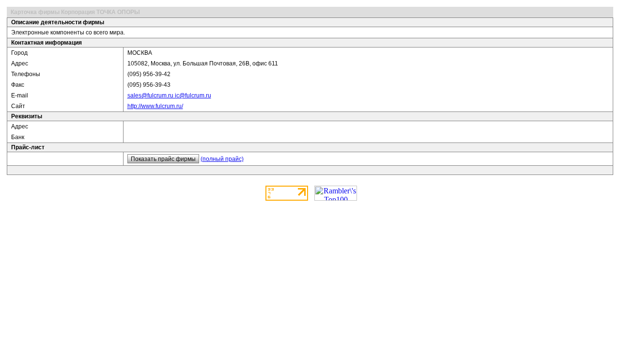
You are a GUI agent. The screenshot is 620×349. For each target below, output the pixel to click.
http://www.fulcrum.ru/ (155, 106)
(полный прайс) (222, 159)
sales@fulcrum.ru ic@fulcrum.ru (169, 95)
